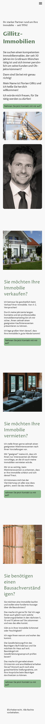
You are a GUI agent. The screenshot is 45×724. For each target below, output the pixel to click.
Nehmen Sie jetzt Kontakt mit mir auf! (22, 106)
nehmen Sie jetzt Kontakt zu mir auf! (20, 494)
